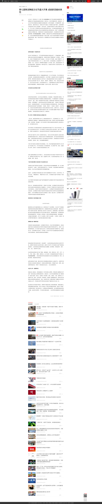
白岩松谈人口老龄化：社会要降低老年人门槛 (74, 193)
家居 (68, 12)
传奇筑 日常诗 (69, 23)
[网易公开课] (76, 1)
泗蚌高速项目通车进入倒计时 (43, 491)
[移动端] (72, 1)
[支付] (83, 1)
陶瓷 (48, 19)
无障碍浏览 (12, 1)
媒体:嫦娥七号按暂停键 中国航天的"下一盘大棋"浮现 (48, 341)
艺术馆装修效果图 (37, 33)
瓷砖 (40, 57)
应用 (8, 1)
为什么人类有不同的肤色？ (71, 195)
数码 (77, 188)
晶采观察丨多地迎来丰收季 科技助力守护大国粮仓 (48, 472)
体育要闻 (69, 78)
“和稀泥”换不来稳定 (41, 378)
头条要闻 (69, 33)
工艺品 (60, 254)
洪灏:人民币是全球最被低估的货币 (73, 75)
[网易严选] (80, 1)
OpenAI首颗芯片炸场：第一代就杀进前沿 (74, 141)
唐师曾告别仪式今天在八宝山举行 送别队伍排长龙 (48, 349)
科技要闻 (69, 125)
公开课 (81, 188)
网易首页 (5, 1)
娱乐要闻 (69, 103)
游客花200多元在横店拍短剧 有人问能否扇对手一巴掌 (49, 355)
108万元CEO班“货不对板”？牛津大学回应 (74, 70)
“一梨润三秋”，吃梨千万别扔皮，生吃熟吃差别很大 (48, 422)
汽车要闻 (69, 148)
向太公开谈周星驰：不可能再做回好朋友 (74, 113)
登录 (88, 1)
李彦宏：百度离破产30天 (71, 200)
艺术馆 (30, 33)
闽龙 (46, 19)
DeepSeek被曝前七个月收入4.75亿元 (73, 139)
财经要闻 (69, 56)
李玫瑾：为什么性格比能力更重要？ (73, 190)
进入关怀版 (16, 1)
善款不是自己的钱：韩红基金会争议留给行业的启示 (48, 397)
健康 (71, 188)
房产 (74, 188)
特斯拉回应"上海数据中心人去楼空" (44, 390)
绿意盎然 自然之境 (70, 25)
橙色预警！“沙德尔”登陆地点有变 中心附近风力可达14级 (49, 416)
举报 (63, 14)
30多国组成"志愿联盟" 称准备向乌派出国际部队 (47, 327)
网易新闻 (71, 6)
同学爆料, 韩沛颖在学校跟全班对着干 (73, 115)
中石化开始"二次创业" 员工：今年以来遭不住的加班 (48, 384)
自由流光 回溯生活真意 (71, 30)
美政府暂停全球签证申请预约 (43, 447)
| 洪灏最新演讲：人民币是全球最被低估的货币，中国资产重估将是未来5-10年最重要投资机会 (74, 174)
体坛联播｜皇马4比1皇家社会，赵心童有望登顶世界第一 (49, 363)
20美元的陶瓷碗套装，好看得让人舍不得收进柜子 (48, 435)
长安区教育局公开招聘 (41, 479)
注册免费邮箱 (93, 1)
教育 (68, 188)
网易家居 (23, 6)
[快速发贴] (22, 20)
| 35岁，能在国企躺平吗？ (72, 181)
